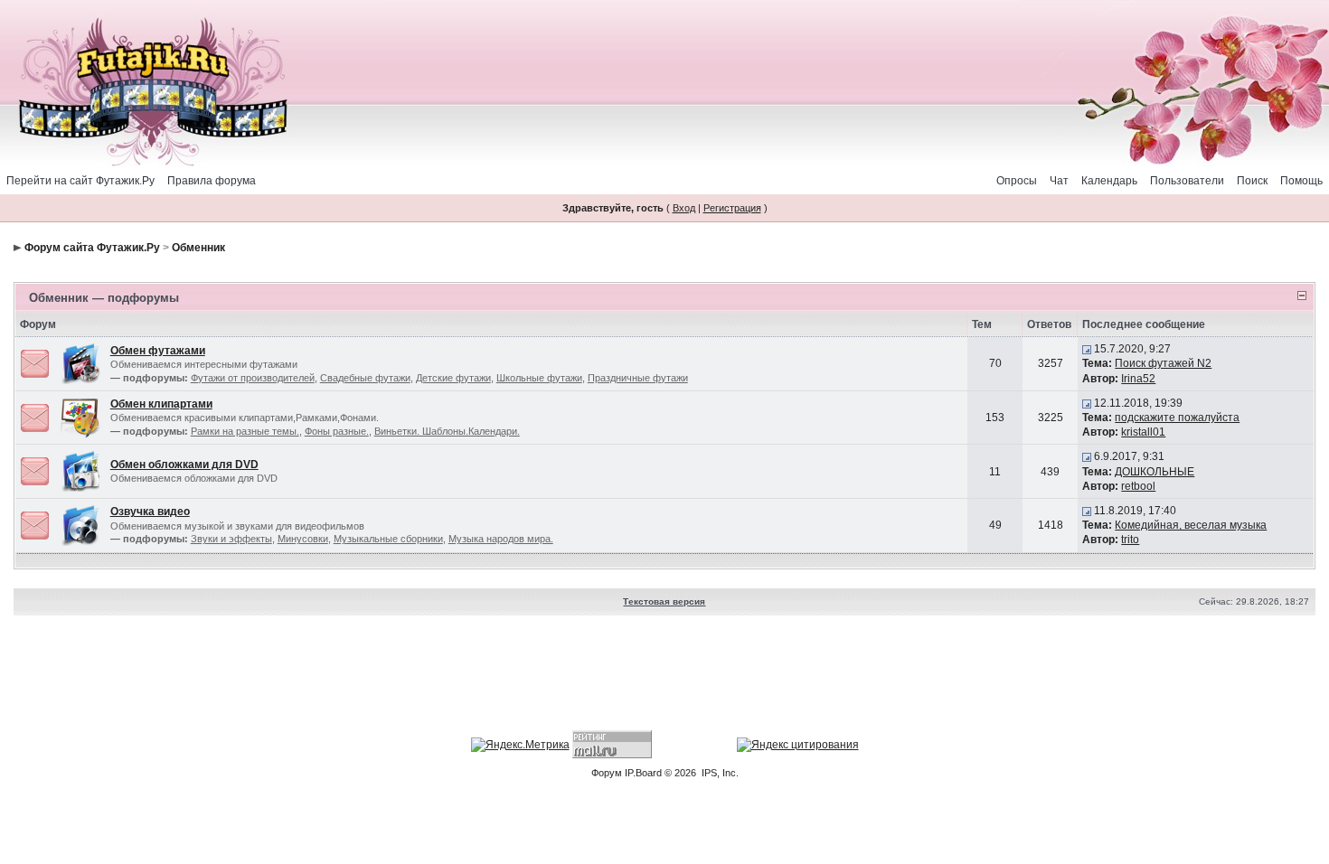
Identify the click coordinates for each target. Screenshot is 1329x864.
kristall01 (1143, 432)
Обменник (198, 247)
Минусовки (303, 538)
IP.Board (643, 772)
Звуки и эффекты (231, 538)
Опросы (1016, 180)
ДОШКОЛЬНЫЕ (1154, 471)
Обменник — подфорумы (104, 298)
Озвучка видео (150, 511)
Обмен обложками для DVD (184, 464)
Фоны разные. (337, 431)
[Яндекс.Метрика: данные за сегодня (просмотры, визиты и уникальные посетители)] (520, 744)
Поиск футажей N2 (1163, 363)
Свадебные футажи (365, 377)
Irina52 (1138, 378)
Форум (606, 772)
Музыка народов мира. (500, 538)
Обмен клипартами (161, 404)
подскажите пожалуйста (1177, 417)
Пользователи (1187, 180)
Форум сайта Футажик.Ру (92, 247)
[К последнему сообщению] (1086, 349)
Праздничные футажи (638, 377)
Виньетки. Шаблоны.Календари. (447, 431)
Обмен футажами (157, 350)
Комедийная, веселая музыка (1191, 525)
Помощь (1301, 180)
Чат (1059, 180)
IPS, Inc (719, 772)
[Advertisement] (664, 675)
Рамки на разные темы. (245, 431)
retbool (1138, 486)
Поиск (1252, 180)
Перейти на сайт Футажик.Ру (80, 180)
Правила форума (211, 180)
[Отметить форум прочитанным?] (35, 471)
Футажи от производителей (253, 377)
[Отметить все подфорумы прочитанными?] (35, 363)
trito (1130, 539)
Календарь (1109, 180)
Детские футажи (453, 377)
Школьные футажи (539, 377)
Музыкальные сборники (388, 538)
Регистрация (732, 207)
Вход (684, 207)
